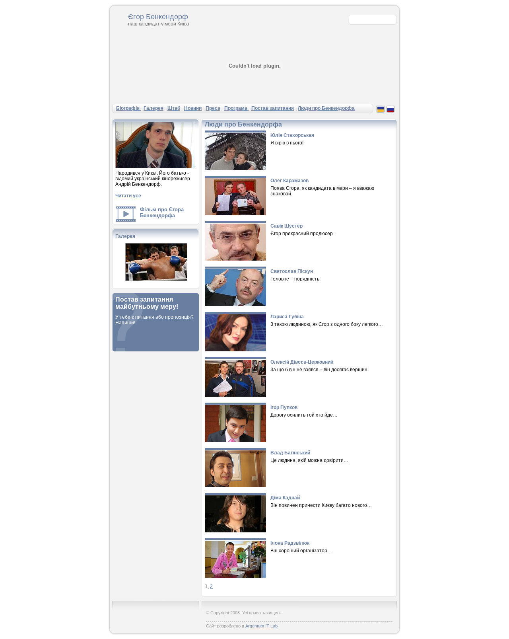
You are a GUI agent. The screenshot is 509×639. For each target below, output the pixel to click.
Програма (236, 108)
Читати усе (128, 196)
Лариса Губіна (287, 317)
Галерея (153, 108)
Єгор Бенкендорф (158, 17)
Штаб (173, 108)
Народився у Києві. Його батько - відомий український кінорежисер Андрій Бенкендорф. (152, 178)
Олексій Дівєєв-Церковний (301, 362)
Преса (213, 108)
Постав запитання (272, 108)
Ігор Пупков (283, 407)
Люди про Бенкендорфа (326, 108)
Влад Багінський (290, 453)
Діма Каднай (285, 498)
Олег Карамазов (289, 180)
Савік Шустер (286, 226)
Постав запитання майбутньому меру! (146, 303)
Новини (193, 108)
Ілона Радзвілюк (289, 543)
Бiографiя (128, 108)
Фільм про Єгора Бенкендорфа (162, 212)
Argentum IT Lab (261, 625)
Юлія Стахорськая (292, 135)
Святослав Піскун (291, 271)
